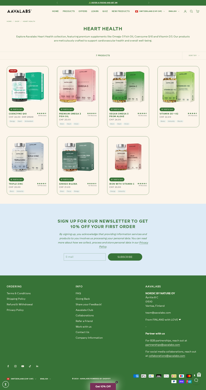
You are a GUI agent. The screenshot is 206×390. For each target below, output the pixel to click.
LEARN (95, 11)
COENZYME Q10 (18, 114)
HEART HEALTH (29, 21)
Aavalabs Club (84, 310)
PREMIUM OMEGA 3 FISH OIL (70, 115)
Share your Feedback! (89, 304)
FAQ (78, 293)
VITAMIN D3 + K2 (169, 114)
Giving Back (83, 298)
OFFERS (83, 11)
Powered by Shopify (100, 379)
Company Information (89, 337)
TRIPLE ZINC (16, 184)
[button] (103, 386)
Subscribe (125, 257)
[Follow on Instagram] (15, 366)
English (173, 11)
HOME (55, 11)
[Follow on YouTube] (22, 366)
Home (9, 21)
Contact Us (82, 332)
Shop (17, 21)
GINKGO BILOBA (68, 184)
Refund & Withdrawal (20, 304)
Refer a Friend (84, 321)
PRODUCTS (69, 11)
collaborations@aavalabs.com (167, 355)
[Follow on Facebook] (8, 366)
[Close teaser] (116, 382)
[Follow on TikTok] (30, 366)
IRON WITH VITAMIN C (122, 184)
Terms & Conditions (19, 293)
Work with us (84, 326)
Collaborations (85, 315)
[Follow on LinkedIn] (37, 366)
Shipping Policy (16, 298)
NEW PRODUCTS (121, 11)
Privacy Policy (15, 310)
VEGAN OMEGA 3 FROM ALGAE (119, 115)
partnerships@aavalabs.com (162, 344)
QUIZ (105, 11)
